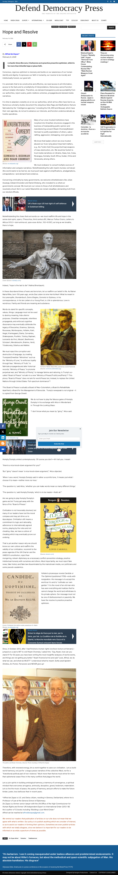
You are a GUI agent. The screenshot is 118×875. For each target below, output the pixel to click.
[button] (59, 430)
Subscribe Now (59, 444)
